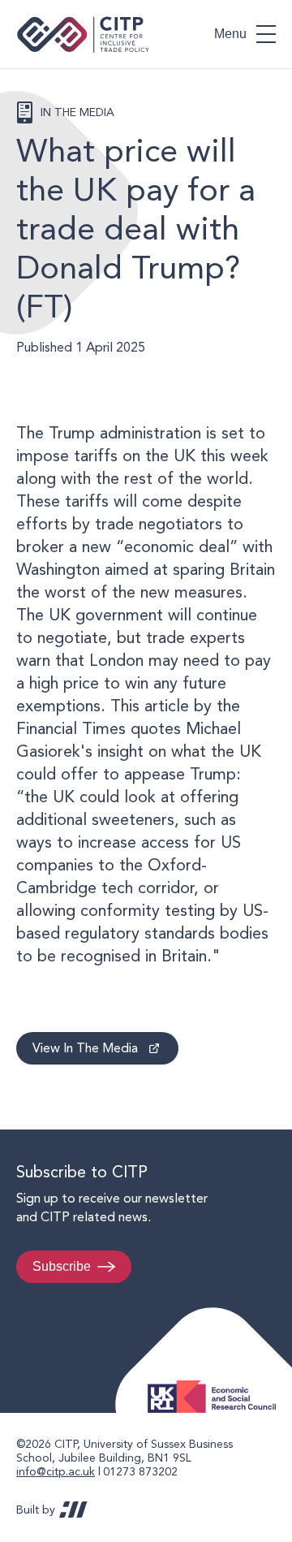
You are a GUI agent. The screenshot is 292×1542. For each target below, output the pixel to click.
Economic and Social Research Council (216, 1384)
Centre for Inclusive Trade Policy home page (83, 34)
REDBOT (73, 1509)
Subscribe (61, 1266)
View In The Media (85, 1048)
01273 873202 (140, 1471)
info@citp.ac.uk (55, 1471)
